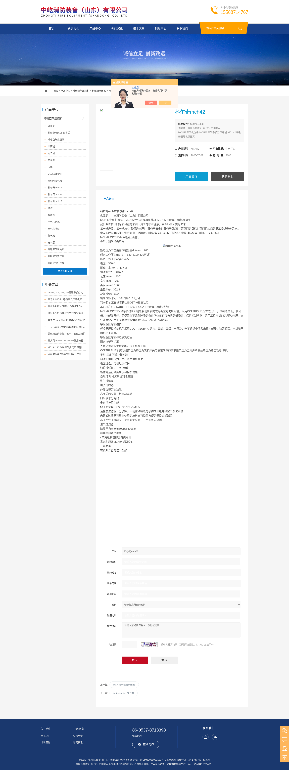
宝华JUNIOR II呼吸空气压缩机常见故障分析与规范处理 (67, 299)
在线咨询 (148, 744)
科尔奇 (51, 215)
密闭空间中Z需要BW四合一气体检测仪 (67, 354)
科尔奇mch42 (99, 90)
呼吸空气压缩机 (81, 90)
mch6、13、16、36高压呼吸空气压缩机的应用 (67, 292)
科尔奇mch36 (55, 194)
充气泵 (51, 242)
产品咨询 (191, 176)
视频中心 (160, 28)
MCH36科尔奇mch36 (124, 684)
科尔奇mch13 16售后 (59, 132)
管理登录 (181, 759)
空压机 (51, 146)
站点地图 (171, 759)
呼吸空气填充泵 (56, 249)
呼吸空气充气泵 (56, 256)
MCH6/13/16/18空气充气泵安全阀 (65, 313)
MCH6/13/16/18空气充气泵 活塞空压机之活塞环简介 (67, 347)
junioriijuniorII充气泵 (123, 693)
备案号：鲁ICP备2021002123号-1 (148, 759)
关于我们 (73, 28)
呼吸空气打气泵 (56, 263)
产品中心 (95, 28)
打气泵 (51, 235)
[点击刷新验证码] (149, 644)
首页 (52, 28)
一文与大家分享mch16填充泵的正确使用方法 (67, 326)
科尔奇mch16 (55, 201)
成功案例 (45, 742)
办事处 (51, 125)
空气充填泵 (54, 228)
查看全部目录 (65, 271)
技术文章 (138, 28)
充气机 (51, 153)
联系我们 (182, 28)
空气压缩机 (54, 222)
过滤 (50, 208)
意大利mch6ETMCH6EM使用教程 (65, 340)
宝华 (50, 167)
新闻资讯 (117, 28)
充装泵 (51, 160)
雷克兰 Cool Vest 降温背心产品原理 (66, 320)
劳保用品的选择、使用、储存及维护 (66, 333)
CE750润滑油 (55, 174)
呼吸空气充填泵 (56, 139)
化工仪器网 (204, 759)
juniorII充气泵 (55, 180)
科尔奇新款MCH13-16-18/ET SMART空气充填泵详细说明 (67, 306)
